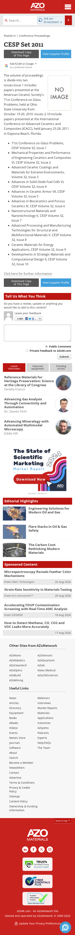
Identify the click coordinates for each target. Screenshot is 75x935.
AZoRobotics (17, 660)
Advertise (15, 777)
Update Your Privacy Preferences (39, 923)
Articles (14, 703)
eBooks (13, 723)
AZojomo (43, 728)
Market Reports (47, 708)
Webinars (44, 698)
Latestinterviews (14, 367)
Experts (42, 738)
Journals (14, 743)
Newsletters (17, 767)
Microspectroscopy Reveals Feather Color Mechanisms (37, 573)
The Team (44, 748)
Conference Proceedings (34, 36)
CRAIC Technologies (22, 582)
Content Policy (18, 801)
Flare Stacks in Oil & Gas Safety (47, 528)
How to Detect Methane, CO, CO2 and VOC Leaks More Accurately (34, 625)
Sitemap (14, 796)
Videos (13, 728)
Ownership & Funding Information (23, 808)
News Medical (47, 670)
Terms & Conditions (22, 782)
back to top (62, 820)
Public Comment (60, 346)
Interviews (44, 703)
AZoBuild (15, 675)
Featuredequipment (37, 367)
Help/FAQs (44, 743)
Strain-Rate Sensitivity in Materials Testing (38, 589)
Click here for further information (28, 274)
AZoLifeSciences (48, 675)
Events (13, 733)
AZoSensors (45, 655)
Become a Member (21, 762)
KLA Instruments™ (22, 595)
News (12, 698)
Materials (44, 713)
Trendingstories (61, 367)
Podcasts (43, 733)
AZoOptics (15, 670)
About (13, 753)
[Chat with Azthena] (65, 927)
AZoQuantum (46, 660)
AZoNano (15, 655)
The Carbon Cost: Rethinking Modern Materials (44, 549)
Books (13, 718)
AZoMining (16, 680)
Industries (44, 723)
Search (13, 758)
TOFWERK (17, 615)
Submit (64, 356)
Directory (15, 708)
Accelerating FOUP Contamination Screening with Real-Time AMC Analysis (35, 607)
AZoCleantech (18, 665)
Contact (14, 772)
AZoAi (41, 665)
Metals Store (17, 738)
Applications (45, 718)
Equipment (16, 713)
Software (15, 748)
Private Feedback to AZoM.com (50, 350)
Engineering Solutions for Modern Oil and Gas (48, 510)
